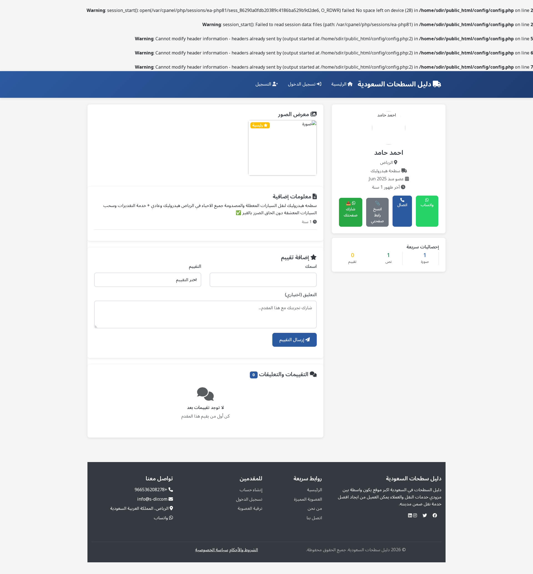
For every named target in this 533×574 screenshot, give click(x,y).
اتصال (402, 205)
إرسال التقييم (292, 340)
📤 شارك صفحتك (351, 209)
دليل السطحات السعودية (395, 84)
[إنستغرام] (415, 515)
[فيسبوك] (435, 515)
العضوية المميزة (308, 499)
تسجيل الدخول (302, 84)
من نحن (315, 508)
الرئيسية (339, 84)
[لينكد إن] (410, 515)
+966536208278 (151, 490)
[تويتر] (425, 515)
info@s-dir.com (152, 499)
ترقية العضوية (250, 508)
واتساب (427, 205)
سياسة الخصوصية (211, 550)
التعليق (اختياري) (301, 295)
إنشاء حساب (251, 490)
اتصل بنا (314, 518)
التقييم (195, 266)
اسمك (311, 266)
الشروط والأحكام (243, 550)
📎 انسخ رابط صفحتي (377, 212)
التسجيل (263, 84)
